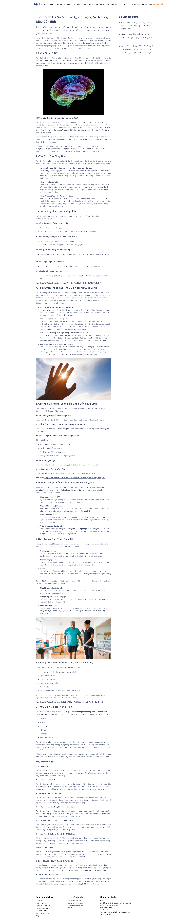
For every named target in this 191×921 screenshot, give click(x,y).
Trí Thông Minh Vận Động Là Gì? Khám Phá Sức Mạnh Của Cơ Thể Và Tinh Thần (73, 283)
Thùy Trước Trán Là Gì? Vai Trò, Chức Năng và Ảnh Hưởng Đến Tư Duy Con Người (74, 478)
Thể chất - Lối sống (102, 4)
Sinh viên (114, 4)
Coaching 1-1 (124, 4)
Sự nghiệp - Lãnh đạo (72, 4)
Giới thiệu (43, 4)
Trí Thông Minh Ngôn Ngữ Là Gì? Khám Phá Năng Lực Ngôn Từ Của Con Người (73, 702)
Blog (150, 4)
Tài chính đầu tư (87, 4)
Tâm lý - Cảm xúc (55, 4)
